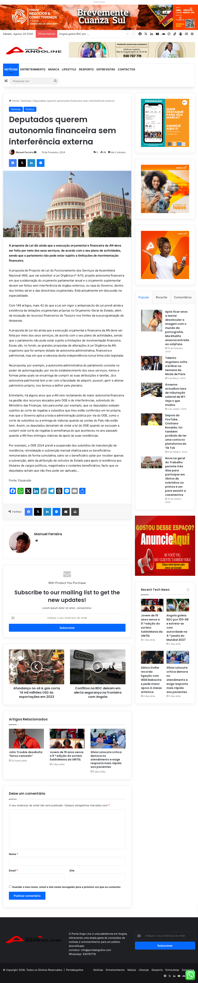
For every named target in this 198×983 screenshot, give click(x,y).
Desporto (86, 69)
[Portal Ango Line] (33, 51)
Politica (30, 109)
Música (53, 69)
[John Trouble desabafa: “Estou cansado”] (26, 738)
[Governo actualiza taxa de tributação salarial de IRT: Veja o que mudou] (151, 390)
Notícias (11, 69)
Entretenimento (32, 69)
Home (15, 100)
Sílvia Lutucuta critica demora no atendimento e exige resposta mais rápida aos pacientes (106, 759)
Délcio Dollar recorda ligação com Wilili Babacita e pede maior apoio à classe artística (151, 680)
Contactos (126, 69)
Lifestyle (69, 69)
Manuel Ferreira (24, 152)
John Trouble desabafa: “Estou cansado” (26, 754)
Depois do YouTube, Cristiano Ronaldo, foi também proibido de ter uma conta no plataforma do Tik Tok (176, 431)
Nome (13, 854)
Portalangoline (74, 969)
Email (13, 870)
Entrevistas (105, 69)
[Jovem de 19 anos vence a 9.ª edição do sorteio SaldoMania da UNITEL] (67, 738)
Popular (143, 297)
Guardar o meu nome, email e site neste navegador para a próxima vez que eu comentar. (66, 886)
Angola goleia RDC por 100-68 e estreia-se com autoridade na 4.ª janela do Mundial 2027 (113, 33)
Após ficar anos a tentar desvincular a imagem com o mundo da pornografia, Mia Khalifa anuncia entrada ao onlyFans (177, 328)
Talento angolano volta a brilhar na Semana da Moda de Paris (176, 366)
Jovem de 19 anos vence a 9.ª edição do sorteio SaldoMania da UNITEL (67, 755)
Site (71, 870)
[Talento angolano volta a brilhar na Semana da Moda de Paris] (151, 363)
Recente (161, 297)
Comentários (183, 297)
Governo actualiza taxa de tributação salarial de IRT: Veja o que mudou (175, 395)
